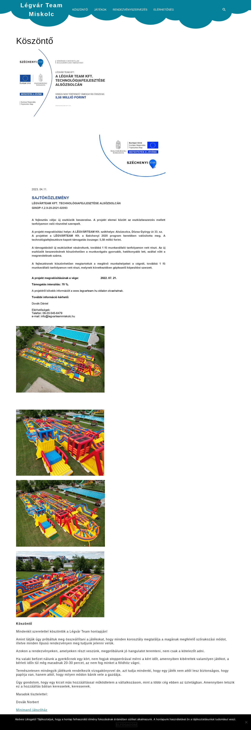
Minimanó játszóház (31, 710)
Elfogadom (126, 725)
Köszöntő (80, 9)
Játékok (100, 9)
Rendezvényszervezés (130, 9)
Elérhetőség (164, 9)
